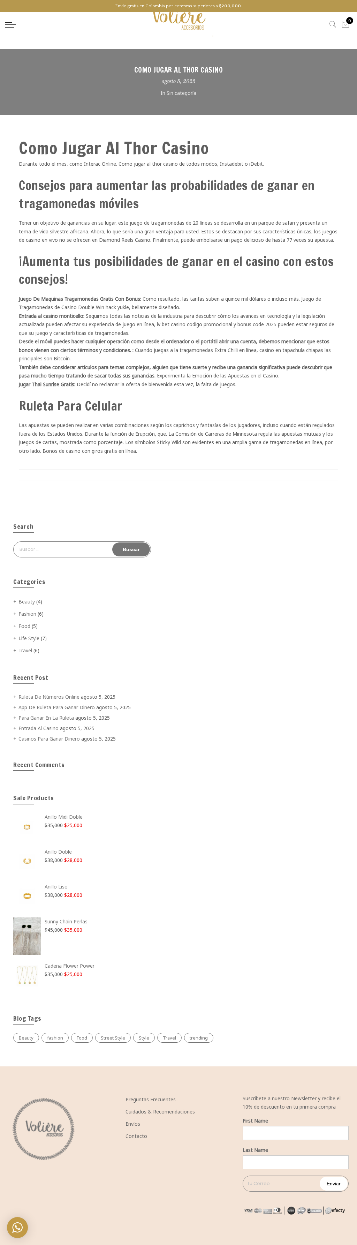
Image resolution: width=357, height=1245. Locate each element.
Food (24, 626)
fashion (55, 1038)
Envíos (133, 1123)
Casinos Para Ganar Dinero (49, 738)
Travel (25, 650)
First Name (255, 1120)
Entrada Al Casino (38, 728)
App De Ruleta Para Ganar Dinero (56, 707)
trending (199, 1038)
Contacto (136, 1136)
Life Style (28, 638)
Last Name (255, 1150)
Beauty (26, 601)
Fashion (27, 613)
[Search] (333, 24)
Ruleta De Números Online (48, 696)
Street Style (113, 1038)
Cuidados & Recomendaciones (160, 1111)
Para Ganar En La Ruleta (46, 717)
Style (144, 1038)
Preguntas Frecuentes (151, 1099)
